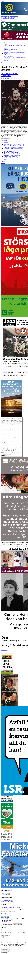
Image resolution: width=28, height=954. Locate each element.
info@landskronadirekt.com (7, 900)
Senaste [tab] (5, 140)
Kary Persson (14, 78)
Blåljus (9, 45)
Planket (9, 49)
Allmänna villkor (8, 57)
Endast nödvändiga (5, 951)
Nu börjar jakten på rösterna (10, 156)
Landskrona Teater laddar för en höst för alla (14, 144)
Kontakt (11, 58)
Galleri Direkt (7, 54)
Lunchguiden (7, 53)
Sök (2, 937)
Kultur (13, 45)
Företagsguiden (4, 650)
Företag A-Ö (7, 52)
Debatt (5, 49)
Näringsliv (17, 45)
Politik (24, 45)
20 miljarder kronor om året (12, 155)
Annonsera (14, 57)
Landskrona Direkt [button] (8, 56)
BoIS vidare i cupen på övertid (11, 152)
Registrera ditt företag (20, 52)
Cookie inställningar (17, 924)
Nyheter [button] (5, 44)
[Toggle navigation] (1, 20)
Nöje (21, 45)
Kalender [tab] (6, 142)
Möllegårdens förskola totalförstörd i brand (14, 145)
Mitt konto (6, 60)
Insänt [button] (5, 48)
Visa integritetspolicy (5, 949)
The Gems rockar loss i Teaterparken (9, 75)
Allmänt (6, 45)
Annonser (3, 21)
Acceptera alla (4, 952)
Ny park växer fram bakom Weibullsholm (13, 147)
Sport (5, 46)
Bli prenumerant (21, 57)
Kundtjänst (6, 58)
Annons (2, 1)
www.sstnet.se (4, 921)
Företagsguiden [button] (7, 50)
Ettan (5, 42)
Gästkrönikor (14, 49)
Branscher (12, 52)
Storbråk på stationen (9, 151)
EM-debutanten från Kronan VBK (12, 153)
